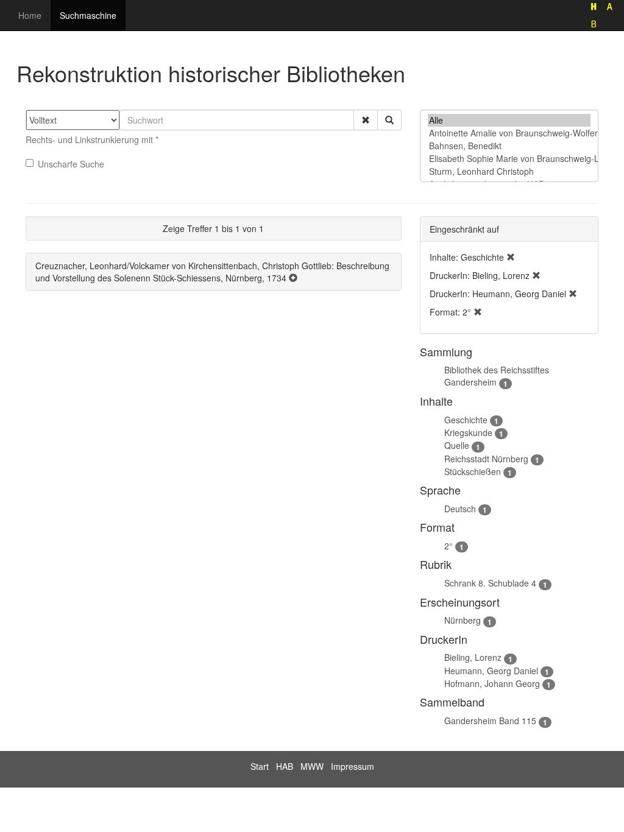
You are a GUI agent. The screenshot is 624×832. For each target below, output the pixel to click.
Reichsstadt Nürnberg (486, 459)
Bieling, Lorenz (473, 657)
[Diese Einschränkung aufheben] (510, 257)
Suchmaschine (88, 15)
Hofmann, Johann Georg (492, 683)
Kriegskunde (468, 432)
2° (448, 546)
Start (259, 766)
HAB (284, 766)
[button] (365, 120)
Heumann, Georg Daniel (491, 671)
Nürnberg (462, 620)
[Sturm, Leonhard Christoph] (509, 171)
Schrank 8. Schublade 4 (490, 583)
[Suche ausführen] (389, 120)
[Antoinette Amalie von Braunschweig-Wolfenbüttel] (509, 133)
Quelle (456, 445)
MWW (312, 766)
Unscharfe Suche (71, 164)
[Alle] (509, 120)
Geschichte (466, 420)
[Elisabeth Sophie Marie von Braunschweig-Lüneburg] (509, 158)
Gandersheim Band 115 (490, 720)
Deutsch (460, 508)
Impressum (352, 766)
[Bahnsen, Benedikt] (509, 145)
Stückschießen (472, 471)
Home (29, 15)
